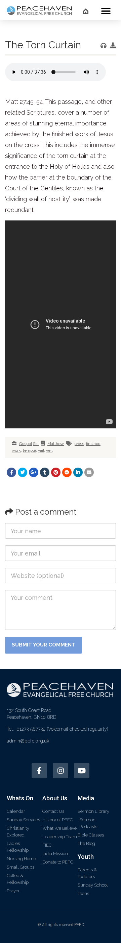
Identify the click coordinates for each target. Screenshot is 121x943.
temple (29, 450)
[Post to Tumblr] (44, 472)
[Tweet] (22, 472)
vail (41, 450)
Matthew (55, 443)
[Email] (89, 472)
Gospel (25, 443)
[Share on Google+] (33, 472)
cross (79, 443)
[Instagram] (60, 770)
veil (49, 450)
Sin (36, 443)
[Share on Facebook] (11, 472)
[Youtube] (81, 770)
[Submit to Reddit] (67, 472)
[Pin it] (56, 472)
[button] (105, 11)
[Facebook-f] (39, 770)
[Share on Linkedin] (78, 472)
